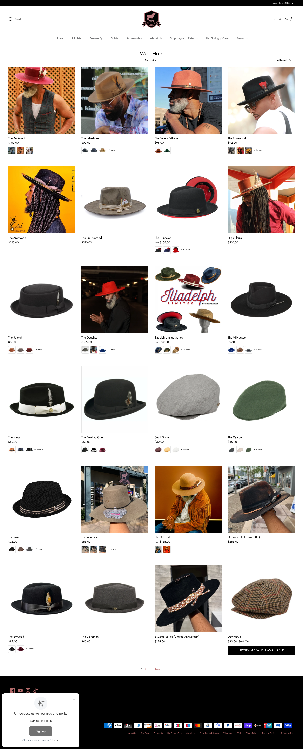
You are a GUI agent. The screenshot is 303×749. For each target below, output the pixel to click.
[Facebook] (12, 690)
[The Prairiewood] (114, 199)
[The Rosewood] (261, 100)
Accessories (134, 38)
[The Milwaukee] (261, 299)
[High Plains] (261, 199)
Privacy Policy (251, 733)
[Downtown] (261, 598)
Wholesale (227, 733)
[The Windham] (114, 499)
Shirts (114, 38)
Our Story (145, 733)
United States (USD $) (281, 3)
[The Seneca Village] (188, 100)
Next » (159, 669)
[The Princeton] (188, 199)
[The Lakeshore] (114, 100)
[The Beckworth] (41, 100)
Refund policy (287, 733)
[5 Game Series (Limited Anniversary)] (188, 598)
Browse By (96, 38)
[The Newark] (41, 399)
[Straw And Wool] (151, 19)
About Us (156, 38)
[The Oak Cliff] (188, 499)
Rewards (242, 38)
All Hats (76, 38)
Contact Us (158, 733)
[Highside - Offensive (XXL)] (261, 499)
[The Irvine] (41, 499)
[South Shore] (188, 399)
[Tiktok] (35, 690)
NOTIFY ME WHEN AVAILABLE (261, 650)
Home (59, 38)
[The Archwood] (41, 199)
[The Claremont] (114, 598)
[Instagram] (28, 690)
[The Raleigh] (41, 299)
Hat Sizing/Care (174, 733)
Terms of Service (269, 733)
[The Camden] (261, 399)
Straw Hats (190, 733)
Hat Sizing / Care (217, 38)
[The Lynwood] (41, 598)
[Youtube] (20, 690)
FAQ (239, 733)
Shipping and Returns (184, 38)
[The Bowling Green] (114, 399)
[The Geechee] (114, 299)
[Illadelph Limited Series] (188, 299)
